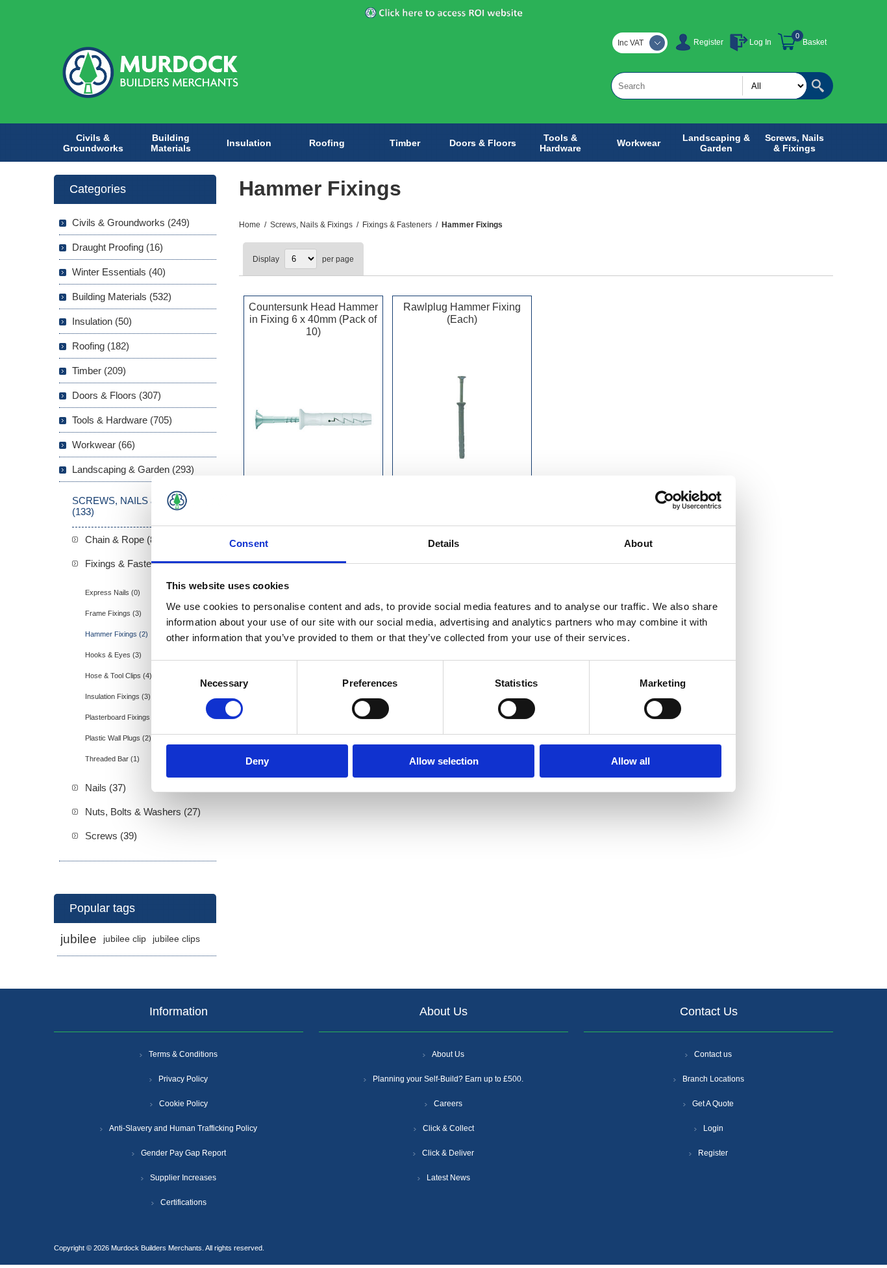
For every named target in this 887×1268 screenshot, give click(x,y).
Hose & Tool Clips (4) (118, 675)
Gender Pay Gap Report (183, 1153)
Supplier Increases (183, 1177)
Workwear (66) (103, 444)
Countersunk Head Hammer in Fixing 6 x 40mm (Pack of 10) (313, 319)
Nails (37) (105, 787)
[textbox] (709, 86)
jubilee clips (176, 939)
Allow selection (444, 761)
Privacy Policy (183, 1079)
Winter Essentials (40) (119, 271)
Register (708, 42)
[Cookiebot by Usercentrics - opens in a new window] (664, 500)
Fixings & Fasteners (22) (137, 563)
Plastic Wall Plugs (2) (118, 738)
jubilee (78, 939)
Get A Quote (713, 1103)
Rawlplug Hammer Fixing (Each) (462, 313)
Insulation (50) (102, 321)
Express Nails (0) (112, 592)
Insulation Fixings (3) (118, 696)
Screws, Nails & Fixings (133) (135, 506)
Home (249, 224)
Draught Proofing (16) (117, 247)
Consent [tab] (248, 543)
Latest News (448, 1177)
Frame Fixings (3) (113, 613)
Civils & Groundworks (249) (131, 222)
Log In (760, 42)
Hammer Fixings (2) (116, 634)
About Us (448, 1054)
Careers (448, 1103)
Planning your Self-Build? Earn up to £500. (448, 1079)
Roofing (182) (100, 345)
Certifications (183, 1202)
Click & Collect (448, 1128)
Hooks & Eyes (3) (113, 655)
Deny (257, 761)
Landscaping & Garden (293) (133, 469)
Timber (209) (99, 370)
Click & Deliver (448, 1153)
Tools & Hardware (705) (122, 419)
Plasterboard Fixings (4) (123, 717)
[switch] (370, 708)
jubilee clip (124, 939)
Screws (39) (111, 835)
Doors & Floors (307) (116, 395)
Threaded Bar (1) (112, 759)
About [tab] (638, 543)
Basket (815, 42)
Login (713, 1128)
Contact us (713, 1054)
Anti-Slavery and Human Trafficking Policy (183, 1128)
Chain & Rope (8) (121, 539)
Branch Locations (713, 1079)
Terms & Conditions (183, 1054)
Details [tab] (444, 543)
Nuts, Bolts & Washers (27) (143, 811)
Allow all (630, 761)
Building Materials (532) (121, 296)
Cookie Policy (183, 1103)
